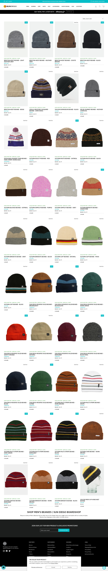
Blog (67, 556)
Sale (73, 6)
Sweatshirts (31, 556)
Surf (39, 6)
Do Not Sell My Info (89, 554)
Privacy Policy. (54, 563)
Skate (44, 6)
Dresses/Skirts (51, 551)
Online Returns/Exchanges (72, 545)
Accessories (56, 6)
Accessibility (88, 549)
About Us (68, 551)
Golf (49, 6)
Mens (27, 6)
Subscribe (64, 530)
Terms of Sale (88, 545)
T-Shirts (31, 554)
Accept (53, 567)
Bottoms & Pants (33, 547)
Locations (79, 6)
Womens (33, 6)
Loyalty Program (70, 549)
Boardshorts (32, 549)
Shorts (30, 551)
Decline (70, 567)
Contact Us (68, 554)
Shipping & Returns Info (90, 547)
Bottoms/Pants (51, 545)
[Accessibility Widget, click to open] (104, 568)
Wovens (31, 545)
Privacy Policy (88, 551)
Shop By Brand (65, 6)
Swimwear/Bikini (51, 547)
